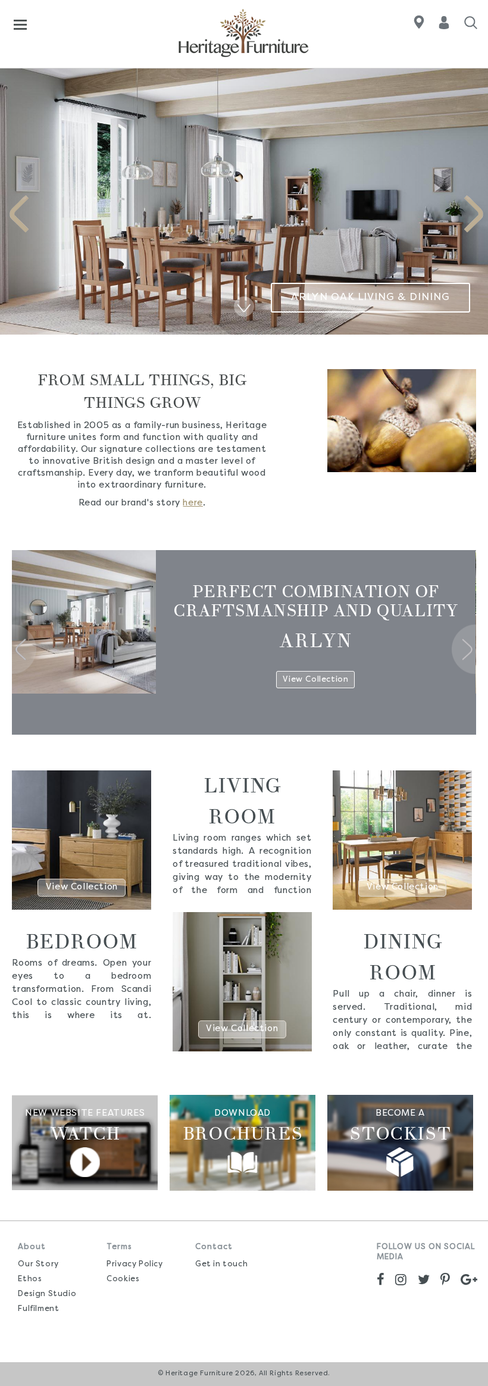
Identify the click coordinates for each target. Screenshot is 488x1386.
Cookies (123, 1279)
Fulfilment (38, 1309)
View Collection (82, 887)
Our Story (38, 1264)
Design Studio (47, 1294)
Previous (19, 214)
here (192, 503)
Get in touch (221, 1264)
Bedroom (81, 941)
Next (473, 214)
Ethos (30, 1279)
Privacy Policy (134, 1264)
